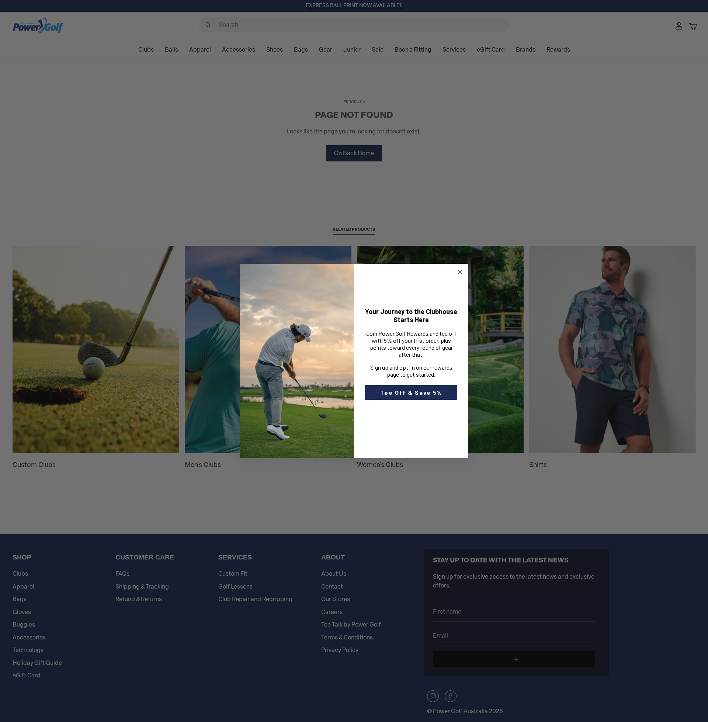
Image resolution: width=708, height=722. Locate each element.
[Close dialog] (460, 272)
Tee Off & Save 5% (411, 392)
